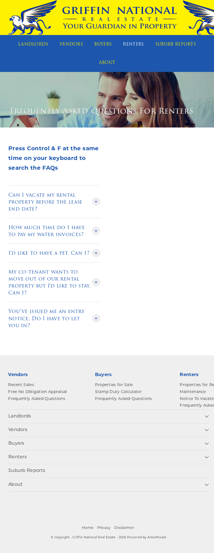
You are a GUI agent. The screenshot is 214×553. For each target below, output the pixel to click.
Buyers (103, 44)
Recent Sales (21, 385)
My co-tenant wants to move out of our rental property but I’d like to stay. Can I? (49, 282)
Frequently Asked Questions (36, 399)
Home (87, 528)
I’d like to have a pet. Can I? (48, 253)
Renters (133, 44)
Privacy (104, 528)
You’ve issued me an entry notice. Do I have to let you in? (46, 318)
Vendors (71, 44)
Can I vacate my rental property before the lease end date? (45, 202)
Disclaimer (124, 528)
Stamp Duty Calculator (118, 392)
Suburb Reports (175, 44)
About (107, 62)
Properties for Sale (114, 385)
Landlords (33, 44)
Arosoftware (157, 537)
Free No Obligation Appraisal (37, 392)
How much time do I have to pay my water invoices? (46, 230)
